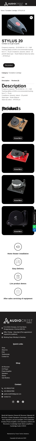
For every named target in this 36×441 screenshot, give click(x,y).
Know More (18, 138)
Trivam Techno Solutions (22, 433)
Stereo (4, 375)
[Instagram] (13, 402)
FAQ (3, 352)
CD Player (5, 369)
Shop (3, 347)
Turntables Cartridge (11, 10)
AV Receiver (6, 367)
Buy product (9, 65)
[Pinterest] (23, 402)
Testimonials (6, 354)
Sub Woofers (6, 378)
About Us (5, 350)
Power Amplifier (7, 371)
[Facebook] (18, 402)
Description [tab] (5, 80)
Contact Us (5, 356)
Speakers (5, 373)
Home (2, 10)
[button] (26, 3)
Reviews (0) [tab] (15, 80)
